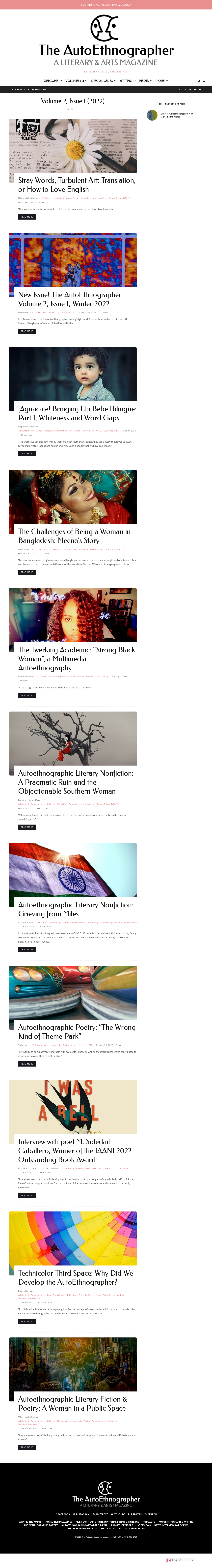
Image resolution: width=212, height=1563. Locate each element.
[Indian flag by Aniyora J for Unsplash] (73, 875)
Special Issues (102, 81)
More (160, 81)
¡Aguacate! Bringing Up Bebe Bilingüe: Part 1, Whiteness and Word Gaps (77, 413)
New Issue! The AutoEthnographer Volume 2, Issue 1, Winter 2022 (69, 299)
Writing (126, 81)
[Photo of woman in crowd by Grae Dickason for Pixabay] (73, 1369)
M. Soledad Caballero (28, 1168)
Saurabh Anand (25, 922)
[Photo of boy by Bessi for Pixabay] (73, 379)
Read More (27, 217)
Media (144, 81)
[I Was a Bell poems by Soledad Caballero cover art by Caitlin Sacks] (73, 1112)
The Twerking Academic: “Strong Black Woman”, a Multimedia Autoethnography (76, 659)
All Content (47, 198)
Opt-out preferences (131, 1528)
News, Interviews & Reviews (171, 1525)
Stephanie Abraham (28, 426)
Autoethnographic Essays (66, 198)
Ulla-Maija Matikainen (28, 198)
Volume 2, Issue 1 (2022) (119, 198)
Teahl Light (23, 1045)
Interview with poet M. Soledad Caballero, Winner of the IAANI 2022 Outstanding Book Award (75, 1150)
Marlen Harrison (25, 312)
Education (72, 1295)
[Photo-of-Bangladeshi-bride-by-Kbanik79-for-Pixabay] (73, 502)
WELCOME (51, 81)
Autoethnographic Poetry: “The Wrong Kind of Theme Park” (77, 1032)
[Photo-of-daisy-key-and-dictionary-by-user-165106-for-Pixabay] (73, 151)
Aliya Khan (23, 549)
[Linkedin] (200, 89)
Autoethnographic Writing (93, 198)
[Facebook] (179, 89)
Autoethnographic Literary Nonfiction (49, 430)
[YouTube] (195, 89)
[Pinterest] (189, 89)
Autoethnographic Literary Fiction (60, 549)
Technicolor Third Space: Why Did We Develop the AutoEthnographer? (75, 1278)
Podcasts (149, 1522)
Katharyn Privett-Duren (29, 800)
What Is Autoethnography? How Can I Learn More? (177, 115)
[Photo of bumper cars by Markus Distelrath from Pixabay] (73, 998)
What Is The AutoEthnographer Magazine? (45, 1522)
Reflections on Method (101, 1168)
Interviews (78, 1168)
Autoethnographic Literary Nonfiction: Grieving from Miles (75, 909)
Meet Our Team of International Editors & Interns (107, 1522)
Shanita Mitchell (26, 676)
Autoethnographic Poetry (56, 1045)
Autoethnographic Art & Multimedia (66, 676)
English (176, 1560)
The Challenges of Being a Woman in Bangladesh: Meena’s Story (74, 536)
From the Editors (87, 1295)
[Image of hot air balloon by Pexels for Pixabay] (73, 1243)
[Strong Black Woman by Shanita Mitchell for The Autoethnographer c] (73, 265)
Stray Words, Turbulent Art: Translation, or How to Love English (77, 185)
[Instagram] (184, 89)
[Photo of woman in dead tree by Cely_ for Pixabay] (73, 744)
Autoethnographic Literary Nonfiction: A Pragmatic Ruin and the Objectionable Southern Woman (75, 782)
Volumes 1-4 (75, 81)
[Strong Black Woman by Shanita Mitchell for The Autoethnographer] (73, 620)
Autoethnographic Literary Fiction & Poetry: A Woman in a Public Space (72, 1404)
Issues (51, 312)
